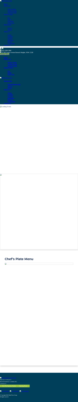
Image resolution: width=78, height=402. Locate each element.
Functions (11, 21)
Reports (10, 42)
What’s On (7, 6)
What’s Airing (12, 9)
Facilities (10, 36)
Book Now (11, 23)
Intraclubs (11, 40)
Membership (7, 24)
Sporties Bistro (8, 14)
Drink (9, 19)
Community (11, 43)
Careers (10, 38)
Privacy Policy (5, 379)
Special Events (12, 12)
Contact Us (7, 45)
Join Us (10, 28)
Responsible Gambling (8, 381)
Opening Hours (4, 54)
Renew (10, 30)
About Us (7, 31)
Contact (3, 383)
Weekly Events (12, 11)
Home (6, 4)
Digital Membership (14, 84)
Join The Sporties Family (9, 386)
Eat (9, 18)
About (9, 35)
